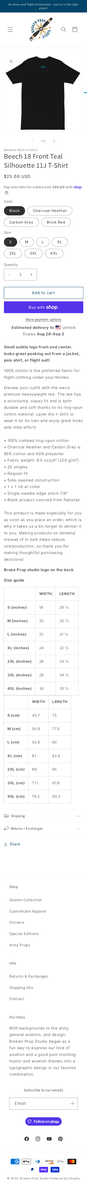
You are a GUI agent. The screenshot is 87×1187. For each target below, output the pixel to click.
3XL (33, 253)
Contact (16, 999)
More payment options (43, 319)
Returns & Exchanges (28, 976)
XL (59, 242)
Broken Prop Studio (34, 1178)
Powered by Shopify (65, 1178)
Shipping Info (21, 987)
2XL (12, 253)
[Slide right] (54, 141)
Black (14, 210)
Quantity (11, 265)
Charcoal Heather (50, 210)
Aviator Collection (25, 900)
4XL (54, 253)
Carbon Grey (21, 222)
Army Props (19, 945)
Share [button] (15, 844)
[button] (10, 29)
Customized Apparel (27, 911)
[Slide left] (33, 141)
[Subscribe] (71, 1104)
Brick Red (56, 222)
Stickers (16, 922)
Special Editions (24, 934)
